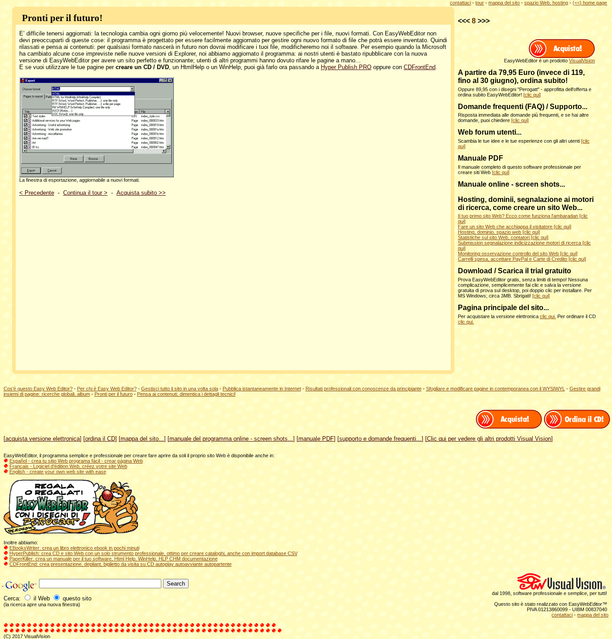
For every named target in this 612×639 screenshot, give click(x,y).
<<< (464, 21)
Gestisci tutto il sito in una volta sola (179, 388)
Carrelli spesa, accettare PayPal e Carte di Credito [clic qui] (522, 259)
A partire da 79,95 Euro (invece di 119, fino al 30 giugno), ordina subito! (521, 76)
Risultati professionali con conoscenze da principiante (364, 388)
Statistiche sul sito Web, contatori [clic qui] (503, 237)
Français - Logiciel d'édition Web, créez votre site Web (68, 466)
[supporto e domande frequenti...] (380, 438)
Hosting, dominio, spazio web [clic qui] (499, 232)
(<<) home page (590, 2)
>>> (484, 21)
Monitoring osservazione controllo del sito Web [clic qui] (518, 253)
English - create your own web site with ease (57, 471)
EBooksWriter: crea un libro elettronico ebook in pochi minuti (74, 548)
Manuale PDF (480, 158)
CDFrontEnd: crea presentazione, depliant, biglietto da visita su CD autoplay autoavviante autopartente (120, 564)
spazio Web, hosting (546, 2)
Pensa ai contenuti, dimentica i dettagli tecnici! (186, 394)
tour (479, 2)
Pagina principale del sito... (503, 307)
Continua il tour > (85, 192)
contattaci (460, 2)
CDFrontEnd (419, 67)
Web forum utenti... (489, 132)
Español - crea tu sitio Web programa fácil (54, 461)
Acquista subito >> (141, 192)
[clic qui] (532, 94)
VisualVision (582, 60)
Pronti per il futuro (114, 394)
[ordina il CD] (100, 438)
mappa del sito (504, 2)
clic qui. (548, 316)
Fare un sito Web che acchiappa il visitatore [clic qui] (514, 226)
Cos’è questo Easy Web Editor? (38, 388)
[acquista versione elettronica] (43, 438)
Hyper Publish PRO (346, 67)
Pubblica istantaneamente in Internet (262, 388)
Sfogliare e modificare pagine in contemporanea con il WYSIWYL (495, 388)
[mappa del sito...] (142, 438)
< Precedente (36, 192)
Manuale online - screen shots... (511, 184)
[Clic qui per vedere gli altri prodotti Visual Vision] (489, 438)
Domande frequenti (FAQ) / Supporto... (522, 106)
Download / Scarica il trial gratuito (514, 271)
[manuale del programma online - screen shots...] (231, 438)
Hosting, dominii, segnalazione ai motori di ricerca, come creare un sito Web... (526, 203)
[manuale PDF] (316, 438)
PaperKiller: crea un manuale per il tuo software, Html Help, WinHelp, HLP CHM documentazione (113, 558)
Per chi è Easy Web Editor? (107, 388)
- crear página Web (121, 461)
